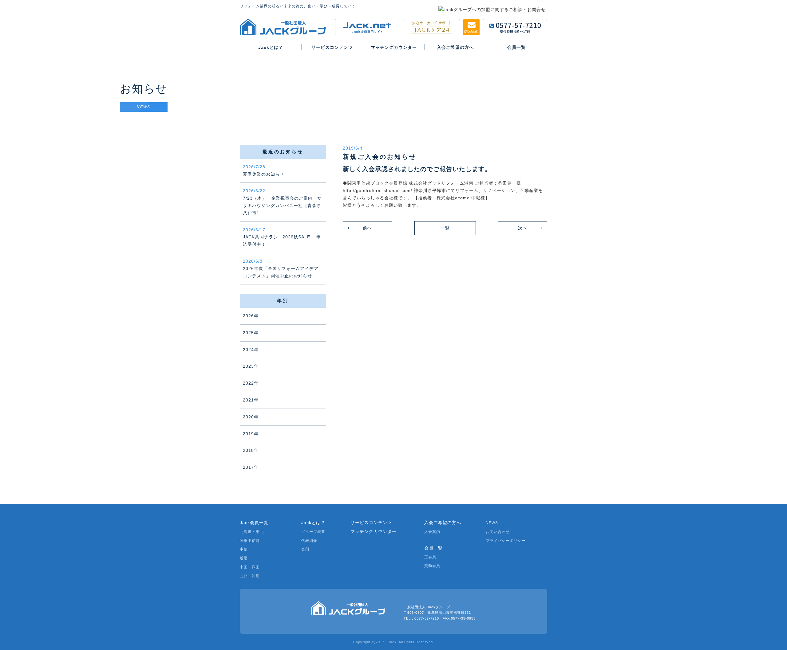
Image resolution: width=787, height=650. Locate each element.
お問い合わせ (498, 532)
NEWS (492, 523)
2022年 (251, 383)
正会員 (430, 557)
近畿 (244, 558)
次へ (522, 227)
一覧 (445, 227)
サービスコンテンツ (371, 522)
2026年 (251, 315)
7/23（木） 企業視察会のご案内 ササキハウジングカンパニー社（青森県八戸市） (282, 201)
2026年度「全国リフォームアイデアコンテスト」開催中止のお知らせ (280, 268)
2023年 (251, 366)
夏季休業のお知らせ (263, 170)
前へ (367, 227)
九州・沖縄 (250, 576)
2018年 (251, 450)
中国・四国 (250, 567)
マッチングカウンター (373, 531)
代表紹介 (309, 540)
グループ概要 (313, 532)
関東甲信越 (250, 540)
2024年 (251, 349)
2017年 (251, 467)
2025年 (251, 332)
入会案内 (432, 532)
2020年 (251, 416)
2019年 (251, 433)
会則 (305, 549)
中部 (244, 549)
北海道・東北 (252, 532)
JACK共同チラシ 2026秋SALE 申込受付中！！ (282, 237)
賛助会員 (432, 566)
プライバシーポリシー (506, 540)
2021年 (251, 399)
